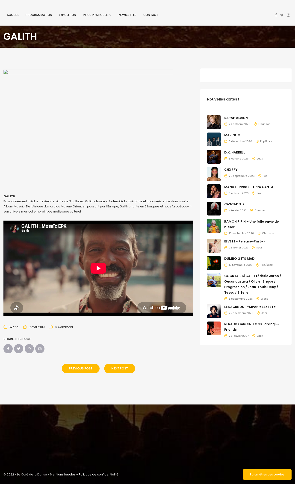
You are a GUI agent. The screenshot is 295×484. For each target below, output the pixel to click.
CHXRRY (230, 169)
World (13, 327)
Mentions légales (63, 474)
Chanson (264, 124)
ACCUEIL (13, 15)
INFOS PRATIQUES (95, 15)
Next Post (119, 368)
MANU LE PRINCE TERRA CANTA (248, 187)
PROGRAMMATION (39, 15)
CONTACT (150, 15)
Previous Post (80, 368)
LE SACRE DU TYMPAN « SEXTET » (250, 306)
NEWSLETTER (127, 15)
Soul (259, 247)
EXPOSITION (67, 15)
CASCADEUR (234, 204)
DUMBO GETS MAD (239, 258)
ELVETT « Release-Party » (244, 241)
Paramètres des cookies (267, 474)
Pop (265, 176)
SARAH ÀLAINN (236, 117)
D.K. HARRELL (234, 152)
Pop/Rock (266, 141)
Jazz (260, 158)
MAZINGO (232, 135)
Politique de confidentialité (98, 474)
